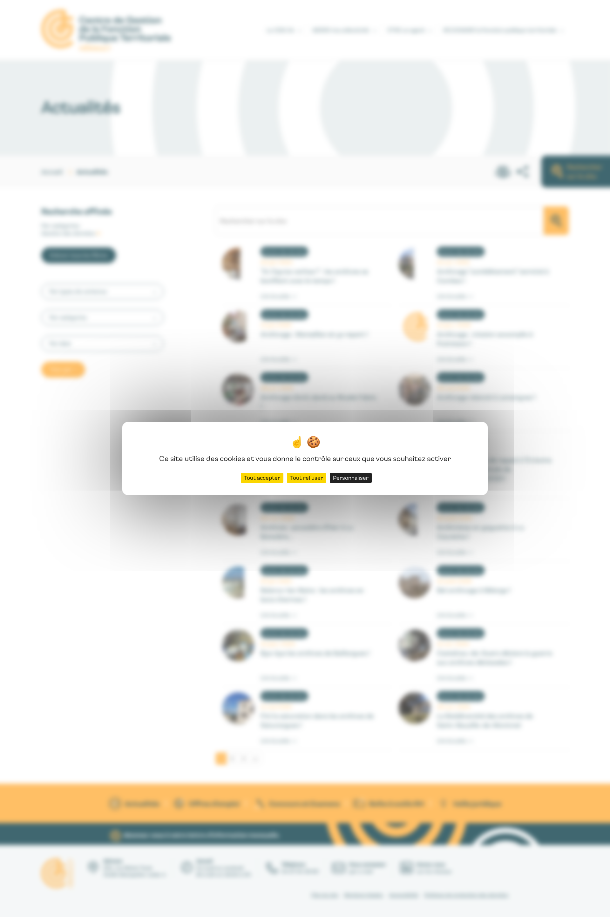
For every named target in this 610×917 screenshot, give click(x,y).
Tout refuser (306, 477)
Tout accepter (262, 477)
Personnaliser (351, 477)
